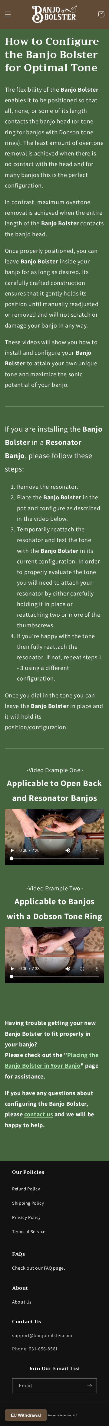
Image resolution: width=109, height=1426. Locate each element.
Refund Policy (26, 1189)
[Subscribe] (90, 1385)
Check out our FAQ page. (38, 1268)
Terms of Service (28, 1231)
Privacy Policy (26, 1217)
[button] (8, 14)
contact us (38, 1114)
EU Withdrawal (26, 1415)
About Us (22, 1302)
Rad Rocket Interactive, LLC (60, 1415)
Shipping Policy (28, 1203)
